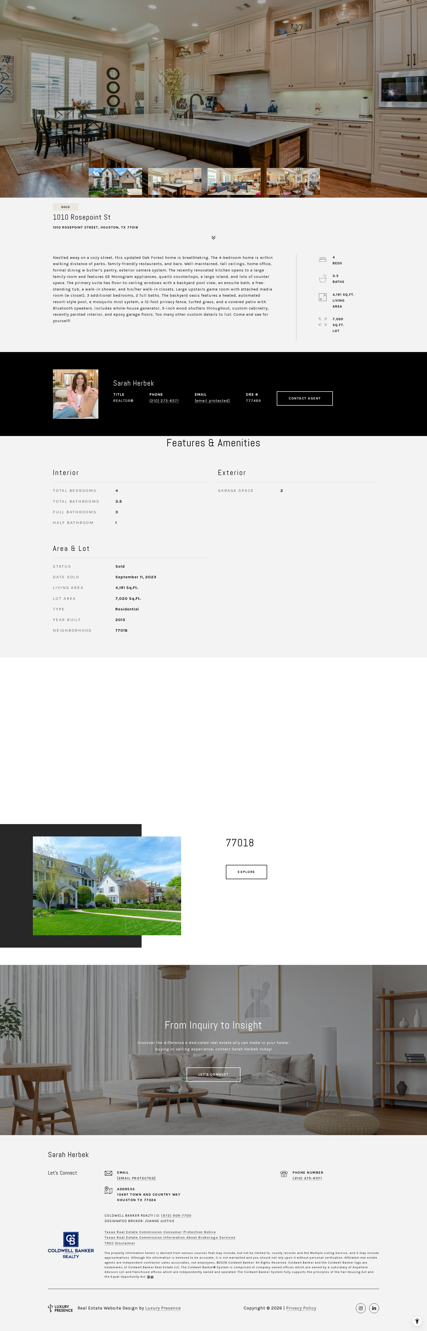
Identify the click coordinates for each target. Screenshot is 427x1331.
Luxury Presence (163, 1308)
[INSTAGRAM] (361, 1308)
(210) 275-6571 (164, 400)
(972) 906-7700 (176, 1215)
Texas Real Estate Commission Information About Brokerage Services (170, 1237)
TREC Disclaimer (120, 1243)
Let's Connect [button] (213, 1074)
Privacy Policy (301, 1308)
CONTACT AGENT (305, 398)
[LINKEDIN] (374, 1308)
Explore (246, 872)
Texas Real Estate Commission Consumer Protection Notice (160, 1232)
